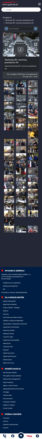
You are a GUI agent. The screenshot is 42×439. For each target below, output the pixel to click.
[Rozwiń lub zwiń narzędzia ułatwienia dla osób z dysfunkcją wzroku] (37, 436)
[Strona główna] (4, 436)
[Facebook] (12, 436)
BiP (4, 289)
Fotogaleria (7, 17)
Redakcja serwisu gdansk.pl (11, 283)
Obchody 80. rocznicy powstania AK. (19, 20)
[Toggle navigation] (39, 4)
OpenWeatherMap (21, 292)
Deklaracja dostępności (10, 286)
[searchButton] (35, 28)
